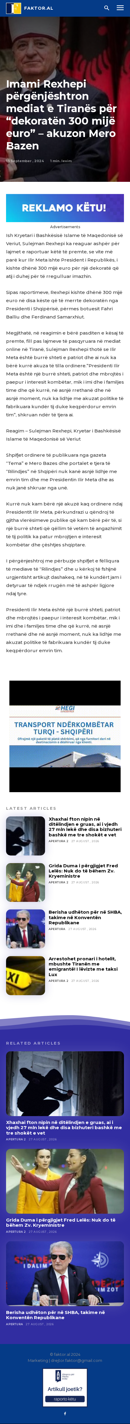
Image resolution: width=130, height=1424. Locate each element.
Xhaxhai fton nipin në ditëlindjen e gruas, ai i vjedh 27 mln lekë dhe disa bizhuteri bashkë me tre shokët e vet (85, 827)
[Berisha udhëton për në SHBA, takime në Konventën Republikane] (25, 929)
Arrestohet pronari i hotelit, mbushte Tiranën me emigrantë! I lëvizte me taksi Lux (83, 966)
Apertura (57, 929)
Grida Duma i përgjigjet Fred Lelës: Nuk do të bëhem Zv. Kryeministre (83, 871)
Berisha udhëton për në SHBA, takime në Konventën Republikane (85, 917)
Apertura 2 (59, 841)
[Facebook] (65, 1414)
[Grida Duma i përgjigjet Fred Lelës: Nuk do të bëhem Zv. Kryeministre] (25, 882)
